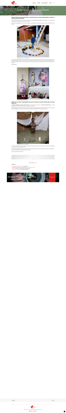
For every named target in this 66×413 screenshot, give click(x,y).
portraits (49, 20)
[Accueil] (33, 407)
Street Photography (35, 11)
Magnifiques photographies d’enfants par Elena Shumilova (12, 286)
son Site (36, 162)
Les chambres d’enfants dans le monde (17, 166)
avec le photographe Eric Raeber (30, 167)
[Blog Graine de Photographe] (14, 3)
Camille (41, 11)
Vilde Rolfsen (14, 168)
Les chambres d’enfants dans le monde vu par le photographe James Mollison (15, 339)
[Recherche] (54, 3)
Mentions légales (34, 409)
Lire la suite (6, 341)
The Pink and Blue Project (15, 169)
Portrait (31, 11)
